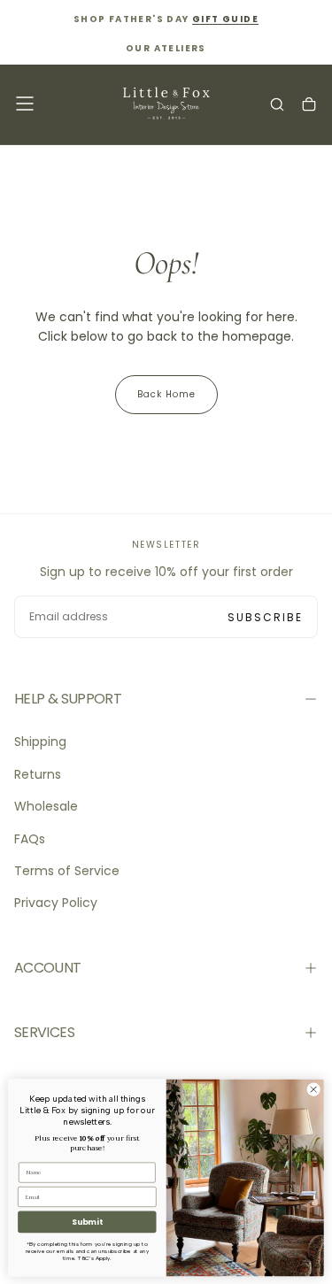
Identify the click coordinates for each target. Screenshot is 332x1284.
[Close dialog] (313, 1089)
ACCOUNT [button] (47, 967)
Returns (37, 774)
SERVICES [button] (44, 1032)
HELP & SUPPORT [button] (67, 698)
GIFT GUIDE (225, 19)
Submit (87, 1221)
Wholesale (46, 806)
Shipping (40, 741)
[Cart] (309, 105)
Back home (166, 394)
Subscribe (265, 617)
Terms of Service (67, 871)
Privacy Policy (55, 902)
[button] (24, 103)
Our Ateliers (166, 48)
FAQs (29, 839)
